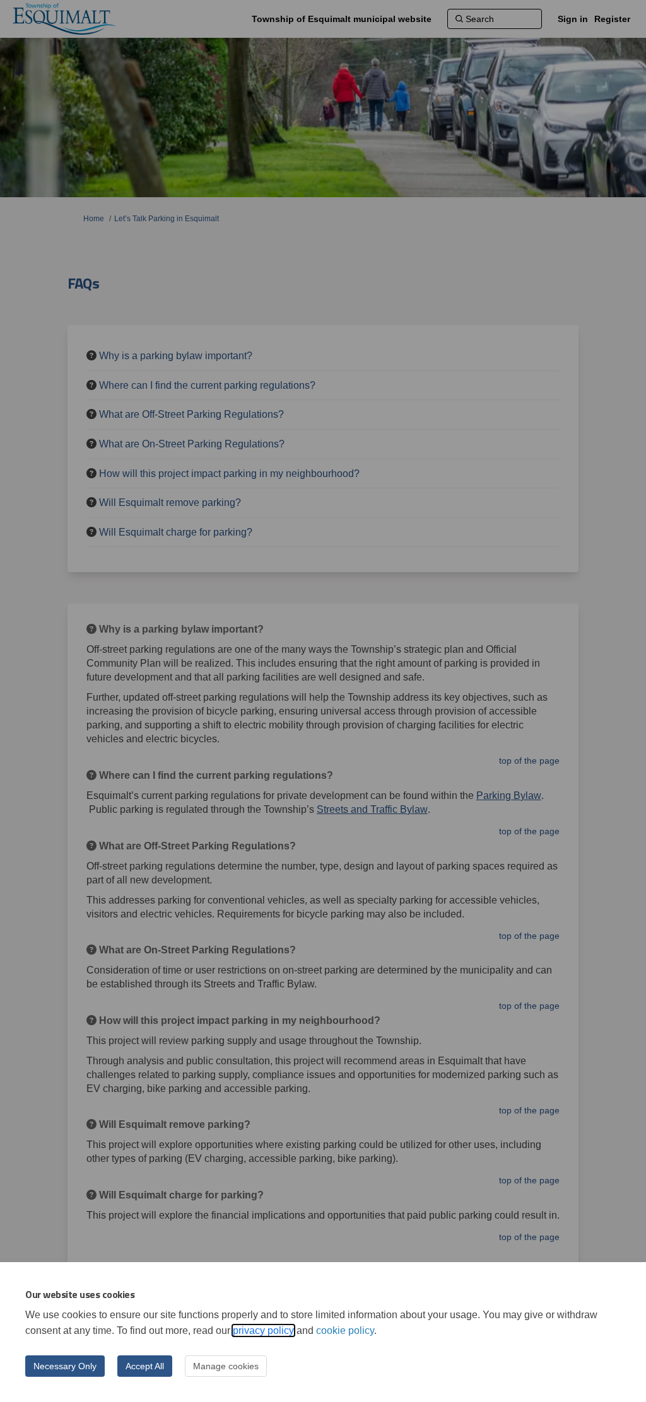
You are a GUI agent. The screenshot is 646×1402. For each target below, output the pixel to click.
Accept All (145, 1366)
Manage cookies (226, 1366)
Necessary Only (65, 1366)
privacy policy (263, 1330)
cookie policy (345, 1330)
